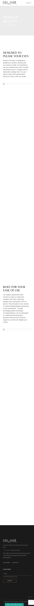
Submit (9, 580)
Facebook (15, 562)
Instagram (6, 562)
